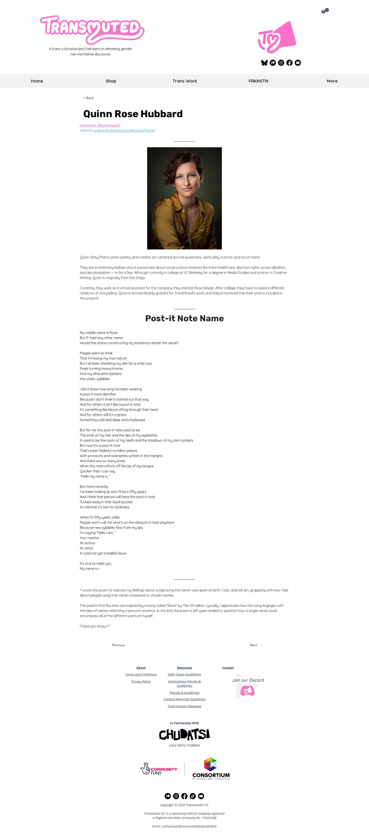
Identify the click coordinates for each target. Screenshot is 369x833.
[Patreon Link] (273, 63)
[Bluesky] (264, 63)
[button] (325, 10)
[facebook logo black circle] (289, 63)
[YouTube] (298, 63)
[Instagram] (281, 63)
